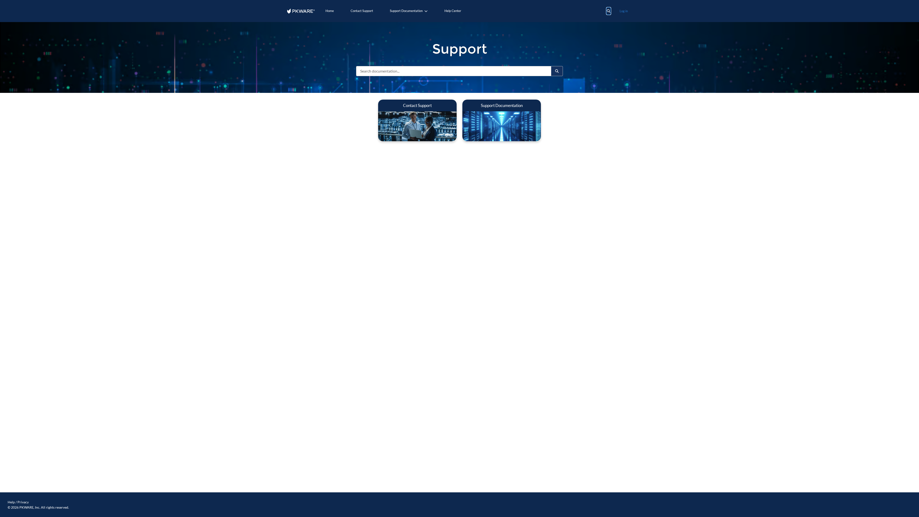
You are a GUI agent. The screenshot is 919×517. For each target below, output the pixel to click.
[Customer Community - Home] (301, 11)
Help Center (452, 11)
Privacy (23, 502)
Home (329, 11)
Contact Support (362, 11)
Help (11, 502)
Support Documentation (406, 11)
